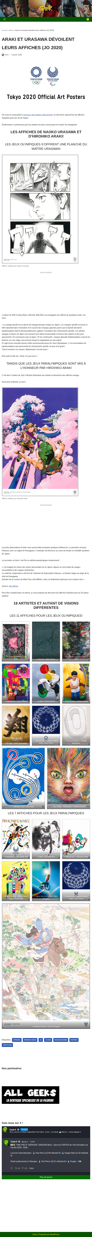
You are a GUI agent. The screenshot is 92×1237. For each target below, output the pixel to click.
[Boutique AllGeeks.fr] (30, 1114)
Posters (74, 1040)
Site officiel (13, 586)
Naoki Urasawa (61, 1040)
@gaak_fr (25, 1142)
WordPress (54, 1234)
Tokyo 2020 (7, 1045)
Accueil (4, 30)
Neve (35, 1234)
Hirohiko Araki (30, 1040)
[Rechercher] (88, 19)
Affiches (16, 1040)
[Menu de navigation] (4, 19)
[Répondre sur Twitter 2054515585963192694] (12, 1168)
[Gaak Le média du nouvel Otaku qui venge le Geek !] (46, 8)
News (11, 30)
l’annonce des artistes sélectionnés (38, 115)
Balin (7, 55)
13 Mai (32, 1142)
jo (41, 1040)
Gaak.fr (14, 1142)
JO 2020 (48, 1040)
